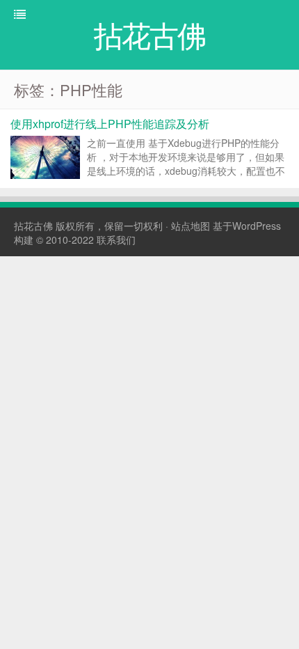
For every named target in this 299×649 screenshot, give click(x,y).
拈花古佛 (33, 226)
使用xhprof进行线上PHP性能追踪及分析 (109, 124)
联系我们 (116, 240)
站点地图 (190, 226)
